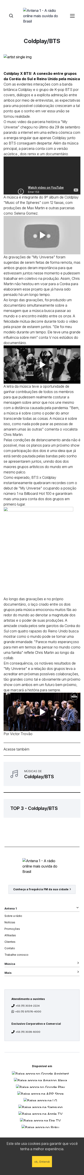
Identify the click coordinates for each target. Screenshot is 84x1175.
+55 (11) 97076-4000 (28, 1011)
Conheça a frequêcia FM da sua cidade (41, 889)
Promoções (12, 928)
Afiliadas (10, 935)
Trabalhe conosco (16, 954)
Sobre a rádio (13, 916)
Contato (9, 948)
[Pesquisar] (11, 16)
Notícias (9, 922)
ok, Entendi (42, 1161)
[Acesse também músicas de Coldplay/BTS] (42, 774)
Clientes (9, 941)
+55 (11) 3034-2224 (28, 1005)
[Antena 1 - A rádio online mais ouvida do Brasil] (42, 15)
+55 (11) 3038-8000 (28, 1031)
